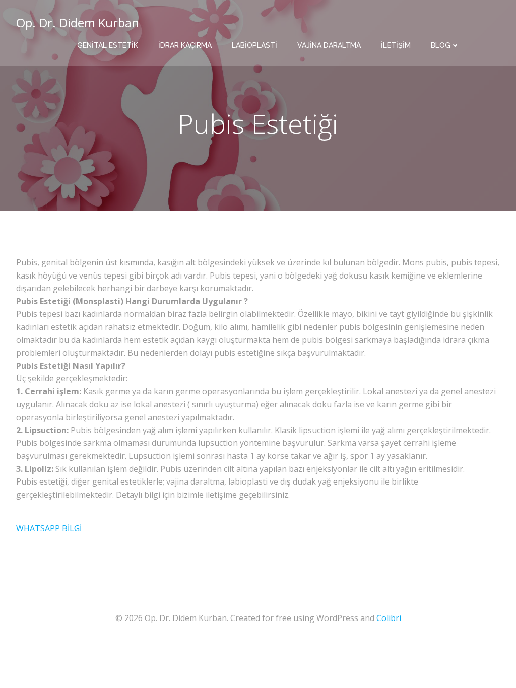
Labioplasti (254, 45)
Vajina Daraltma (329, 45)
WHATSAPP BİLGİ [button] (49, 528)
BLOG (440, 45)
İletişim (396, 45)
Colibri (388, 618)
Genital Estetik (107, 45)
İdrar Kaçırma (185, 45)
